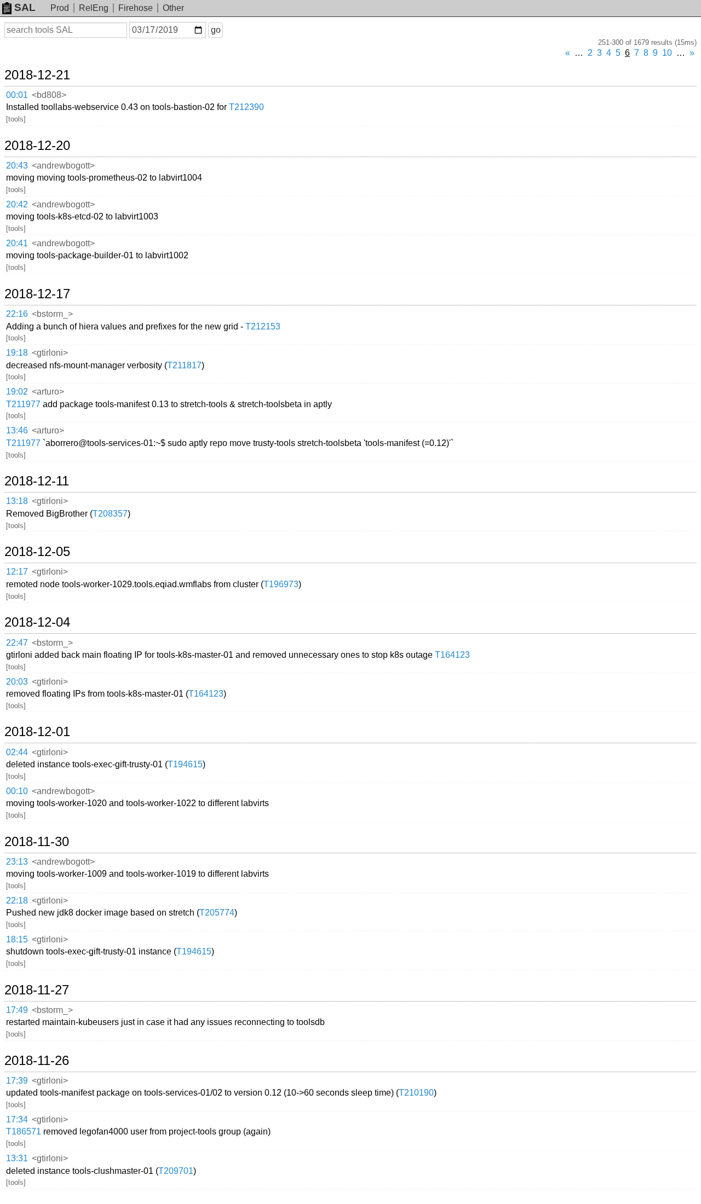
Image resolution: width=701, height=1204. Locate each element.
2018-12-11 (36, 481)
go (216, 29)
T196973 (280, 584)
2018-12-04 (37, 622)
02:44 (17, 752)
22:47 (17, 642)
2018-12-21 (37, 75)
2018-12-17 (37, 294)
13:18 (17, 501)
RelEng (93, 8)
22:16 (17, 314)
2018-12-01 (37, 731)
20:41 (17, 243)
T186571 (23, 1131)
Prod (59, 8)
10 (667, 52)
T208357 (110, 513)
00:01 (17, 95)
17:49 (17, 1010)
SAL (25, 7)
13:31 (17, 1158)
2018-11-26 (36, 1060)
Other (173, 8)
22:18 (17, 900)
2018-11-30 (36, 841)
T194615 (185, 764)
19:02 (17, 391)
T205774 (216, 912)
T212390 (246, 107)
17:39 (17, 1080)
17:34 (17, 1119)
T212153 (262, 326)
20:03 (17, 681)
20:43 (17, 165)
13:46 (17, 430)
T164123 (452, 654)
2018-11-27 (36, 990)
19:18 (17, 352)
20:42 (17, 204)
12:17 (17, 571)
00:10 (17, 791)
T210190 (416, 1092)
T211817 (184, 365)
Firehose (135, 8)
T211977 (23, 404)
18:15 (17, 939)
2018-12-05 (37, 551)
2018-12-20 (37, 145)
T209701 (175, 1171)
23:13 (17, 861)
